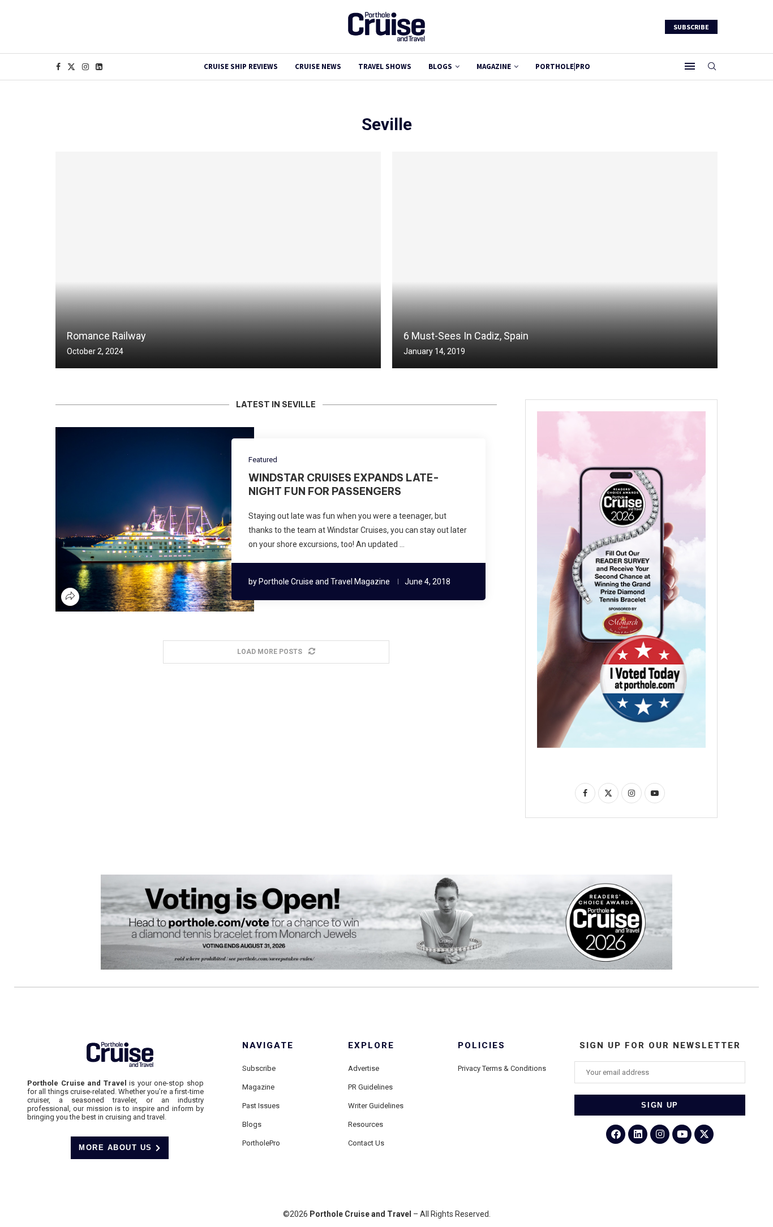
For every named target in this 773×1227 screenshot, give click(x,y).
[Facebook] (58, 66)
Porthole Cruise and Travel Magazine (324, 581)
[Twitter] (71, 66)
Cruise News (318, 66)
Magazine (258, 1087)
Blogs (440, 66)
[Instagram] (85, 66)
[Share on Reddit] (161, 519)
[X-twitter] (704, 1134)
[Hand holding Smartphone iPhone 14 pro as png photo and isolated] (621, 415)
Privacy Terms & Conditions (502, 1068)
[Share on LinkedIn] (148, 519)
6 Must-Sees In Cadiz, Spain (466, 336)
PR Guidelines (370, 1087)
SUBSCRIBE (691, 27)
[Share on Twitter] (134, 519)
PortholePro (261, 1143)
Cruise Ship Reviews (241, 66)
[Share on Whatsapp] (175, 519)
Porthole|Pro (562, 66)
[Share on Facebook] (120, 519)
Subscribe (259, 1068)
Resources (365, 1124)
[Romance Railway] (218, 260)
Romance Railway (106, 336)
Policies (481, 1045)
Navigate (268, 1045)
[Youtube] (682, 1134)
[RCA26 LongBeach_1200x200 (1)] (386, 879)
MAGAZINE (493, 66)
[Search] (712, 66)
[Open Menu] (690, 66)
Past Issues (261, 1105)
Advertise (363, 1068)
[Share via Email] (188, 519)
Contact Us (366, 1143)
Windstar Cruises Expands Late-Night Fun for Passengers (343, 484)
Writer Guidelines (375, 1105)
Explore (371, 1045)
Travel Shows (384, 66)
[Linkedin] (99, 66)
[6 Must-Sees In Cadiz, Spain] (555, 260)
